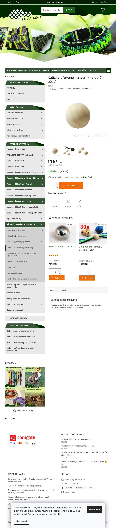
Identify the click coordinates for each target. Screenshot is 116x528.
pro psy (11, 267)
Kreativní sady (13, 292)
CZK (93, 2)
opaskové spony (15, 273)
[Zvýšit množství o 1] (57, 184)
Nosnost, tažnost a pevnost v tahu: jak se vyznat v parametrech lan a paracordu (29, 498)
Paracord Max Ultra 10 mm (19, 201)
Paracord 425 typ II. (16, 160)
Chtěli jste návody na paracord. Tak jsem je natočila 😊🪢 (84, 463)
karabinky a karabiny (18, 236)
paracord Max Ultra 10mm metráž (22, 207)
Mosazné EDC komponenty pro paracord (22, 254)
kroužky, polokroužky (18, 261)
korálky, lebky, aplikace (19, 241)
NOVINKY (11, 88)
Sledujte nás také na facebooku (78, 487)
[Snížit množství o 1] (57, 187)
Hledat (68, 10)
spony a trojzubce (16, 230)
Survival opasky (14, 124)
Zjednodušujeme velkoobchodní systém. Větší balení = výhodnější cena (84, 454)
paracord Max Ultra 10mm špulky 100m (24, 212)
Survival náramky (15, 112)
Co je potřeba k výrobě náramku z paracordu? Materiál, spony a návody (31, 480)
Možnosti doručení (84, 177)
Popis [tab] (51, 290)
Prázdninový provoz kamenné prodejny (77, 446)
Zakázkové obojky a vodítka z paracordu (21, 349)
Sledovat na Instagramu (27, 410)
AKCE (9, 99)
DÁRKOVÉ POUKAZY (18, 318)
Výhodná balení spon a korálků (22, 279)
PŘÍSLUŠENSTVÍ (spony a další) (21, 224)
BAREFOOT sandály (15, 304)
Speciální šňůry (14, 218)
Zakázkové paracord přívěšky (21, 336)
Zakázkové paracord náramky (21, 331)
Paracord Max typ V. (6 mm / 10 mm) (23, 178)
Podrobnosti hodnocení (82, 88)
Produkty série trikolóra (18, 136)
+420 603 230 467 (72, 483)
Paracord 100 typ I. (15, 166)
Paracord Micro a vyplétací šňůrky (23, 172)
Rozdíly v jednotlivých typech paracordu (25, 486)
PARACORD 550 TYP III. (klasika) (21, 155)
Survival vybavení (15, 310)
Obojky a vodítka (15, 130)
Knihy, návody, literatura (18, 298)
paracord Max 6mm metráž (19, 189)
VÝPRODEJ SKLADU (15, 93)
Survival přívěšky (15, 118)
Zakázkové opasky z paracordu (21, 342)
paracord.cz (70, 492)
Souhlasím (94, 509)
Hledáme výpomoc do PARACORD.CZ (76, 439)
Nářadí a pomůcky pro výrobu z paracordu (21, 285)
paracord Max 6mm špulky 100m (21, 195)
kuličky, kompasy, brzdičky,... (21, 247)
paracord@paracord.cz (75, 479)
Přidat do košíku (73, 185)
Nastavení (21, 521)
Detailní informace (55, 193)
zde (58, 514)
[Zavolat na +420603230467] (12, 2)
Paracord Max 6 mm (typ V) (19, 184)
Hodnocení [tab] (61, 290)
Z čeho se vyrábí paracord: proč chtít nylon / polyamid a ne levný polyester (31, 491)
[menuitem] (16, 70)
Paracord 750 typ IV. (16, 149)
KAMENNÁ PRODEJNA (55, 2)
